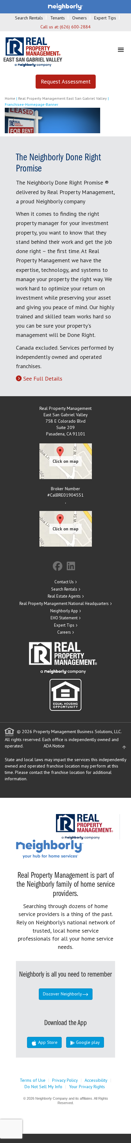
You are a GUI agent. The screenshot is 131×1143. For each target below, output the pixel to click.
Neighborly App (64, 611)
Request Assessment (66, 81)
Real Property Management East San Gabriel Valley (62, 98)
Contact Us (64, 582)
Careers (64, 632)
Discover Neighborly (62, 994)
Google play (87, 1042)
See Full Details (42, 378)
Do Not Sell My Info (43, 1086)
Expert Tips (105, 18)
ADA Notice (54, 746)
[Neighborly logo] (65, 6)
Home (10, 98)
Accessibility (96, 1080)
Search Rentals (29, 18)
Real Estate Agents (64, 596)
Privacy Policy (65, 1080)
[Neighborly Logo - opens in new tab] (68, 848)
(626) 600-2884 (75, 27)
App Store (47, 1042)
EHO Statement (64, 618)
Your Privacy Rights (87, 1086)
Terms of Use (32, 1080)
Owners (79, 18)
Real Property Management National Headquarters (64, 603)
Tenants (57, 18)
